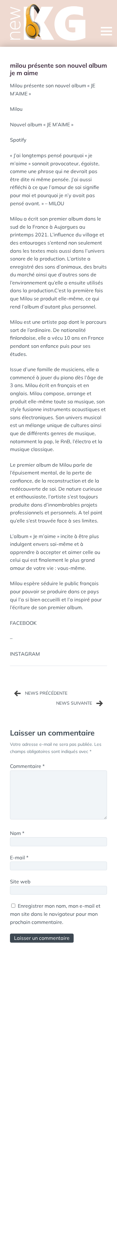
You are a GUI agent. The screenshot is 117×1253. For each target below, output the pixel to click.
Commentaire (27, 766)
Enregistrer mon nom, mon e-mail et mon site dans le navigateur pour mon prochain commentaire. (55, 914)
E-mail (19, 857)
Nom (17, 833)
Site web (20, 881)
